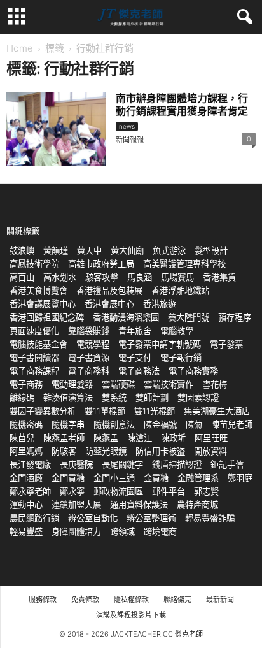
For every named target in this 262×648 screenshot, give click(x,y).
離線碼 (22, 397)
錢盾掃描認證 (177, 464)
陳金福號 (160, 424)
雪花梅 (214, 384)
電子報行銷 (181, 357)
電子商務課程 (34, 371)
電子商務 (26, 384)
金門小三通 (114, 478)
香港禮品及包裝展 (109, 290)
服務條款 (43, 599)
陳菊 (194, 424)
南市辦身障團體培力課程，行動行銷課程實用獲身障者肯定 (182, 104)
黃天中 (89, 250)
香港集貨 (219, 277)
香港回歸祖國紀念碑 (47, 317)
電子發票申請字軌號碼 (159, 344)
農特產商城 (197, 505)
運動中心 (26, 505)
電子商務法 (139, 371)
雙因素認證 (198, 397)
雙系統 (114, 397)
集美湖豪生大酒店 (217, 411)
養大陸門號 (188, 317)
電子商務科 (88, 371)
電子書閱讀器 (34, 357)
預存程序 (234, 317)
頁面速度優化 (34, 331)
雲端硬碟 (118, 384)
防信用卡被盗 (160, 451)
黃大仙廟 (127, 250)
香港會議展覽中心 (43, 304)
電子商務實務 (193, 371)
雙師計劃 (152, 397)
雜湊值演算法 (68, 397)
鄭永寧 (72, 491)
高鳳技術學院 (34, 264)
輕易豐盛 (26, 531)
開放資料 (210, 451)
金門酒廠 (26, 478)
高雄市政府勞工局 (101, 264)
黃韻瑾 (55, 250)
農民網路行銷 (34, 518)
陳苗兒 (22, 438)
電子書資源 (88, 357)
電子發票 (226, 344)
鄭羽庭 (240, 478)
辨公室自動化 (93, 518)
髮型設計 (211, 250)
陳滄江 (139, 438)
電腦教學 (176, 331)
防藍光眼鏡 (106, 451)
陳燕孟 (105, 438)
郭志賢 (206, 491)
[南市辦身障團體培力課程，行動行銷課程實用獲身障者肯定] (56, 129)
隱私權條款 (131, 599)
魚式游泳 (169, 250)
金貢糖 (156, 478)
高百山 (22, 277)
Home (19, 48)
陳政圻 (173, 438)
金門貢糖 (68, 478)
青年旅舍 (134, 331)
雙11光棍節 (154, 411)
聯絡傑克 (177, 599)
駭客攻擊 (101, 277)
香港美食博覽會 (38, 290)
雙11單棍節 (105, 411)
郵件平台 (168, 491)
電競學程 (92, 344)
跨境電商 (160, 531)
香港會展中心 (109, 304)
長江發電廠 (30, 464)
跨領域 (122, 531)
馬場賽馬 (177, 277)
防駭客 (64, 451)
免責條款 (85, 599)
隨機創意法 (114, 424)
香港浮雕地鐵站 (180, 290)
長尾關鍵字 (122, 464)
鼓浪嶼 (22, 250)
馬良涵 (139, 277)
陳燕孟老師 (64, 438)
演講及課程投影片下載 (131, 614)
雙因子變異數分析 (43, 411)
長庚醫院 (76, 464)
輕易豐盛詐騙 (210, 518)
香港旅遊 (159, 304)
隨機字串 (68, 424)
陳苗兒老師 (231, 424)
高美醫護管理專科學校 (184, 264)
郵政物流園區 (118, 491)
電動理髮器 (72, 384)
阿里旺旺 (211, 438)
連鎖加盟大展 (76, 505)
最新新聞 (220, 599)
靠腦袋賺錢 (88, 331)
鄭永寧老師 (30, 491)
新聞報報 (130, 139)
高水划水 (59, 277)
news (127, 126)
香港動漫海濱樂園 (126, 317)
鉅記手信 (227, 464)
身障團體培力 (76, 531)
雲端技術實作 (168, 384)
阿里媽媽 (26, 451)
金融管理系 (198, 478)
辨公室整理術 (151, 518)
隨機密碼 (26, 424)
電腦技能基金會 (38, 344)
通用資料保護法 (139, 505)
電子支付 (134, 357)
